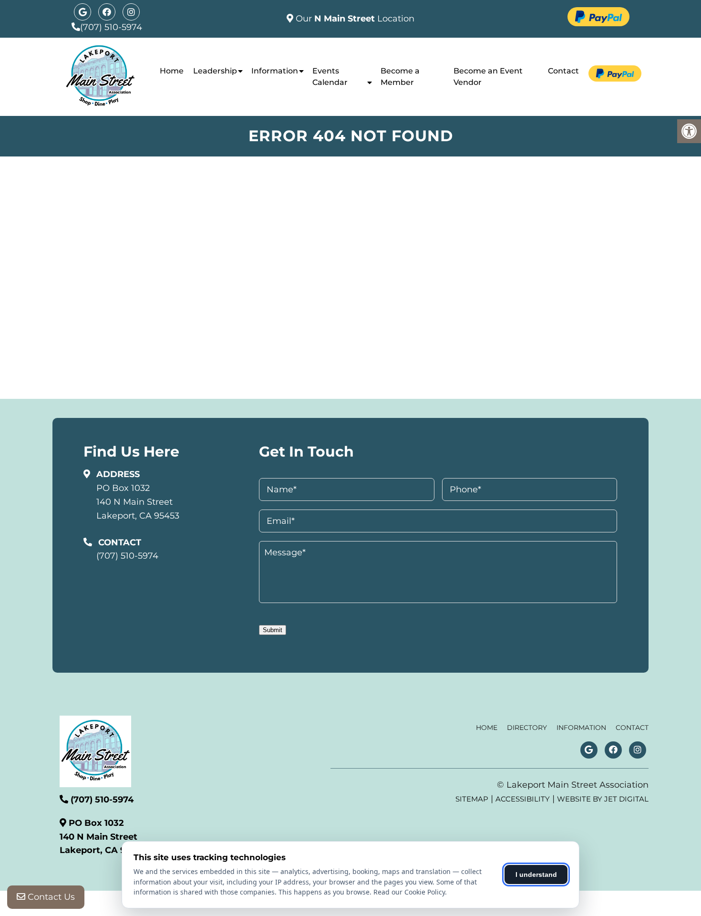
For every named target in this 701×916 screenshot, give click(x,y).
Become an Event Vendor (488, 76)
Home (172, 70)
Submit (272, 630)
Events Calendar (330, 76)
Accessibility (522, 798)
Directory (527, 727)
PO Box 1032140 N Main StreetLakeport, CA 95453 (137, 502)
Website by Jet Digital (603, 798)
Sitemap (471, 798)
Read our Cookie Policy (409, 891)
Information (274, 70)
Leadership (215, 70)
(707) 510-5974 (111, 27)
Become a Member (400, 76)
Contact (563, 70)
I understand (536, 874)
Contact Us (50, 897)
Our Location (353, 18)
